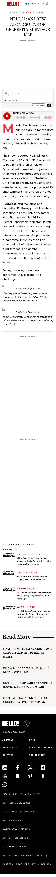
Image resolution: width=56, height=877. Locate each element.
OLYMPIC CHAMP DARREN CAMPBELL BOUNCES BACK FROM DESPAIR (27, 685)
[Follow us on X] (34, 767)
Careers (7, 864)
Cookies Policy (30, 794)
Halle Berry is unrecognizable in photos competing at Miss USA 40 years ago (34, 595)
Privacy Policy (11, 820)
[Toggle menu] (4, 4)
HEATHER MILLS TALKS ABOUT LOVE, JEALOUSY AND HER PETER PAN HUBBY (27, 652)
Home (14, 12)
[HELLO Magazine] (13, 3)
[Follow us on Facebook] (21, 767)
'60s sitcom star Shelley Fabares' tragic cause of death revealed (32, 578)
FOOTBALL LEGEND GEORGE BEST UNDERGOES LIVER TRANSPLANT (25, 700)
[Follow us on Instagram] (8, 767)
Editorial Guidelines (15, 846)
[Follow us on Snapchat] (21, 776)
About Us (8, 740)
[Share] (49, 105)
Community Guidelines (16, 803)
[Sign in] (47, 3)
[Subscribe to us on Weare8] (47, 776)
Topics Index (37, 755)
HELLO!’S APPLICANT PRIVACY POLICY (23, 855)
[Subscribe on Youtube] (8, 776)
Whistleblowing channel (18, 811)
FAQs (32, 740)
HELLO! (15, 93)
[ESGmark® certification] (25, 723)
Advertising (10, 747)
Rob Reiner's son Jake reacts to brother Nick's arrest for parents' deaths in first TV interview (33, 614)
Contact (7, 755)
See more (8, 549)
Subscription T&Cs (40, 747)
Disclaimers (9, 794)
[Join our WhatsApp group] (8, 784)
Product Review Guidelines (33, 864)
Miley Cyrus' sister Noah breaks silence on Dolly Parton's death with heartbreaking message (34, 561)
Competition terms (14, 838)
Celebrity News (33, 12)
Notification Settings (16, 829)
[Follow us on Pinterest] (34, 776)
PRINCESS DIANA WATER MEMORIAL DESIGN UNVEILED (27, 670)
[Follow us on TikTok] (47, 767)
